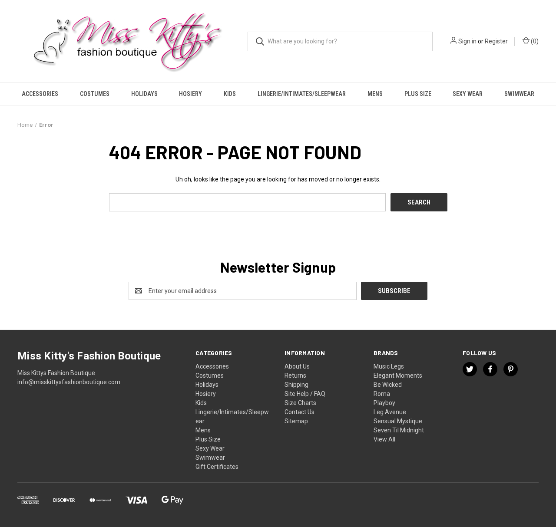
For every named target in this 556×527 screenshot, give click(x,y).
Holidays (144, 93)
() (534, 41)
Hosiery (190, 93)
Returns (295, 375)
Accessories (40, 93)
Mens (375, 93)
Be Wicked (388, 384)
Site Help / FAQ (305, 393)
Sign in (467, 41)
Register (496, 41)
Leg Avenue (390, 411)
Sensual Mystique (398, 421)
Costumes (94, 93)
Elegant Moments (398, 375)
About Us (297, 366)
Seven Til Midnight (399, 430)
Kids (230, 93)
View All (384, 439)
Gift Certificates (216, 466)
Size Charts (300, 402)
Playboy (384, 402)
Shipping (296, 384)
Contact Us (299, 411)
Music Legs (389, 366)
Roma (382, 393)
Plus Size (417, 93)
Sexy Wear (468, 93)
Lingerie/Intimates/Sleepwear (302, 93)
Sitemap (296, 421)
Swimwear (519, 93)
